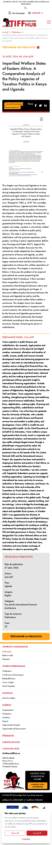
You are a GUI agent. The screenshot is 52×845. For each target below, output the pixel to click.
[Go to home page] (19, 22)
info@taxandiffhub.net (11, 753)
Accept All (37, 833)
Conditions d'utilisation (34, 799)
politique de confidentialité (12, 799)
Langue (36, 12)
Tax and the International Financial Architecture (13, 106)
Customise (26, 839)
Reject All (15, 833)
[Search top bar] (25, 8)
